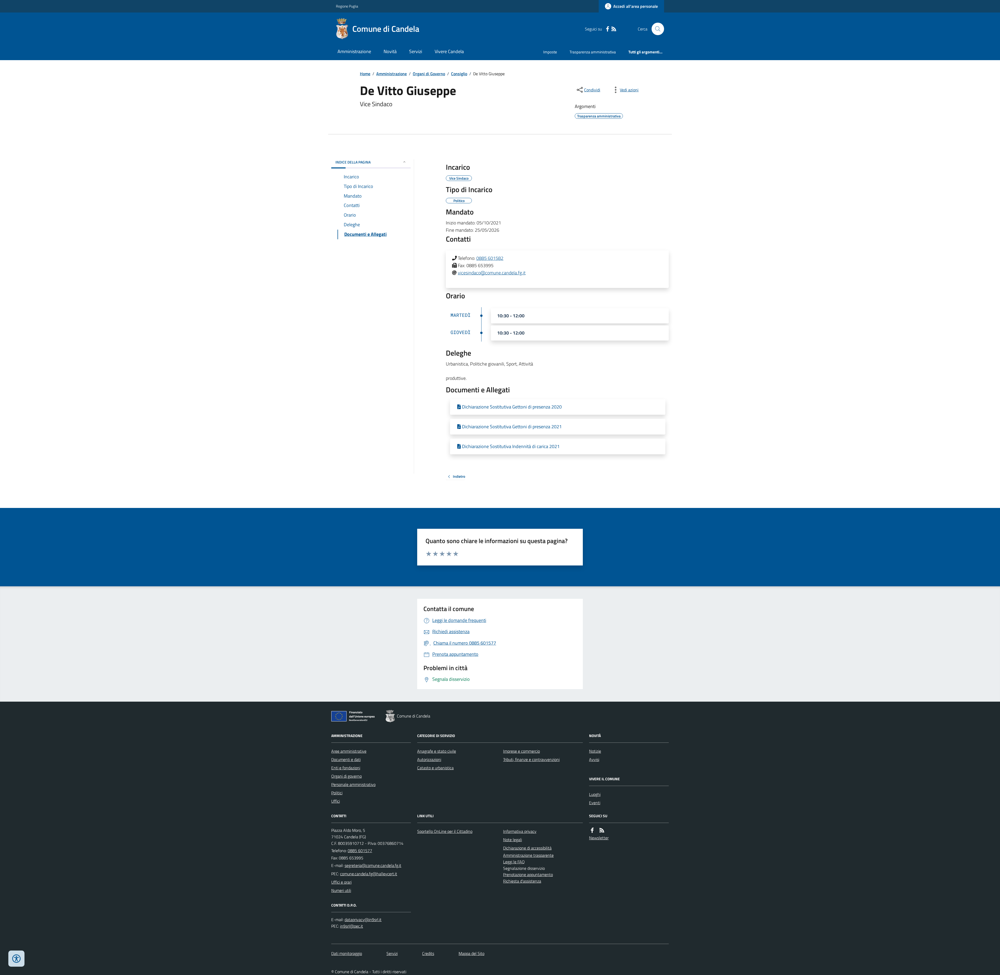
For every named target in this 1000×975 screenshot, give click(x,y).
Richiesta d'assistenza (522, 881)
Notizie (595, 751)
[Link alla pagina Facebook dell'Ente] (592, 830)
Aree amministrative (348, 751)
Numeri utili (341, 890)
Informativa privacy (519, 831)
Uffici (335, 801)
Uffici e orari (341, 882)
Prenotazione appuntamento (528, 874)
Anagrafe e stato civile (436, 751)
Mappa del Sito (471, 953)
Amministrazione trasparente (528, 855)
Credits (428, 953)
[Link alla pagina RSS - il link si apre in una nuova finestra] (614, 29)
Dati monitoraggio (346, 953)
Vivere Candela (449, 51)
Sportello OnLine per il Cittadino (444, 831)
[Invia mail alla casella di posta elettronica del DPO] (363, 919)
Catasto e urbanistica (435, 768)
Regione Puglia (347, 6)
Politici (336, 793)
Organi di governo (346, 776)
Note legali (512, 839)
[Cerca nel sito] (655, 29)
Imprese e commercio (521, 751)
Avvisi (594, 759)
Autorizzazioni (429, 759)
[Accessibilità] (16, 958)
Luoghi (595, 794)
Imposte (550, 52)
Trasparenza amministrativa (593, 52)
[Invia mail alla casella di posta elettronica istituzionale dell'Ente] (373, 865)
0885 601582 (489, 258)
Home (365, 74)
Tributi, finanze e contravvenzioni (531, 759)
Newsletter (599, 838)
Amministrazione (354, 51)
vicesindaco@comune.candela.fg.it (492, 272)
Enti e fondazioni (345, 768)
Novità (390, 51)
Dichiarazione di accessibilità (527, 848)
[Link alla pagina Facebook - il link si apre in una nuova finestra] (607, 29)
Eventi (594, 803)
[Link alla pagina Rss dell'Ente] (602, 830)
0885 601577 (360, 850)
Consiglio (459, 74)
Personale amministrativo (353, 784)
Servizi (415, 51)
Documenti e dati (346, 759)
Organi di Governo (429, 74)
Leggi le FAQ (514, 862)
